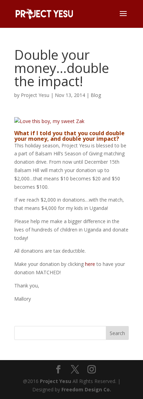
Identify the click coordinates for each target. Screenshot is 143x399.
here (90, 264)
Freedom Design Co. (86, 389)
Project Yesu (35, 95)
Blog (96, 95)
